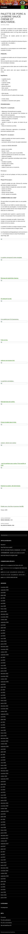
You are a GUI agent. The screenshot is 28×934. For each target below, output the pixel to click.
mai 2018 (3, 822)
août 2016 (3, 878)
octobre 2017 (4, 841)
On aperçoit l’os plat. (6, 298)
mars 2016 (3, 892)
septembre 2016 (5, 876)
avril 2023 (3, 662)
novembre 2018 (4, 805)
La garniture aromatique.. (7, 381)
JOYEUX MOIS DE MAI (11, 577)
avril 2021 (3, 727)
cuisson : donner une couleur (8, 442)
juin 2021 (3, 722)
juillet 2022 (3, 687)
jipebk (7, 24)
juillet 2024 (3, 627)
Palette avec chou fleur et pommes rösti (12, 506)
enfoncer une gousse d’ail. (8, 360)
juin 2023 (3, 657)
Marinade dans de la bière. (8, 401)
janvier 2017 (4, 865)
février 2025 (3, 608)
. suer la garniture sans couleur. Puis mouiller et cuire (13, 464)
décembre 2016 (4, 868)
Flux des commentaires (6, 922)
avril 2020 (3, 760)
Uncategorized (4, 907)
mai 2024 (3, 633)
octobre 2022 (4, 679)
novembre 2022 (4, 676)
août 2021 (3, 716)
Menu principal (26, 7)
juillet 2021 (3, 719)
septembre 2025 (5, 590)
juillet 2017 (3, 849)
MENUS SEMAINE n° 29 (6, 519)
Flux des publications (6, 920)
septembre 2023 (5, 654)
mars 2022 (3, 697)
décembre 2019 (4, 770)
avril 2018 (3, 824)
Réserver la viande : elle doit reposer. (10, 485)
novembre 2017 (4, 838)
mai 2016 (3, 886)
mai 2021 (3, 724)
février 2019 (3, 797)
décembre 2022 (4, 673)
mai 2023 (3, 660)
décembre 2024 (4, 614)
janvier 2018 (4, 832)
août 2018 (3, 814)
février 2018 (3, 830)
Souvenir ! (3, 544)
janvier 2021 (4, 735)
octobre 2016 (4, 873)
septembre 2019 (5, 778)
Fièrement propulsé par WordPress (8, 932)
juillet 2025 (3, 595)
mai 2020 (3, 757)
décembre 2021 (4, 706)
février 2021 (3, 733)
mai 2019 (3, 789)
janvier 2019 (4, 800)
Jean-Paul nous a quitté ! (7, 547)
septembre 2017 (5, 843)
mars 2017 (3, 859)
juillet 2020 (3, 751)
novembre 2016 (4, 870)
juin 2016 (3, 884)
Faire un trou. (4, 340)
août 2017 (3, 846)
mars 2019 (3, 795)
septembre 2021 (5, 714)
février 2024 (3, 641)
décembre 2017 (4, 835)
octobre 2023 (4, 652)
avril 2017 (3, 857)
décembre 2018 (4, 803)
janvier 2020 (4, 768)
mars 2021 (3, 730)
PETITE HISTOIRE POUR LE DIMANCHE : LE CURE (13, 550)
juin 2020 (3, 754)
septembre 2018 (5, 811)
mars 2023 (3, 665)
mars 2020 (3, 762)
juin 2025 (3, 598)
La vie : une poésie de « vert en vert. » (15, 572)
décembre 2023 (4, 646)
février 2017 (3, 862)
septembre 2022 (5, 681)
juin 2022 (3, 689)
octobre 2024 (4, 619)
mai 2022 (3, 692)
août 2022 (3, 684)
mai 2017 (3, 854)
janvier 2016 (4, 897)
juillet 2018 (3, 816)
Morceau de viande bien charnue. (9, 278)
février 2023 (3, 668)
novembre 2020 (4, 741)
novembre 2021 (4, 708)
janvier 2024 (4, 644)
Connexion (3, 917)
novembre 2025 (4, 587)
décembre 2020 (4, 738)
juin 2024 (3, 630)
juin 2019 (3, 787)
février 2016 (3, 895)
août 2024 (3, 625)
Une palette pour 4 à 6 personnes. (10, 319)
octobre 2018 (4, 808)
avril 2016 (3, 889)
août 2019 (3, 781)
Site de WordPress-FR (6, 925)
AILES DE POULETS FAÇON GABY (10, 555)
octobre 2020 (4, 743)
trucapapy (4, 7)
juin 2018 (3, 819)
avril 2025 (3, 603)
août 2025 (3, 592)
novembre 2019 (4, 773)
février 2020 (3, 765)
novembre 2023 (4, 649)
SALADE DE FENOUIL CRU (7, 524)
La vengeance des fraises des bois (14, 565)
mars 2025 (3, 606)
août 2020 (3, 749)
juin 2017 (3, 851)
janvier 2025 (4, 611)
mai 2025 (3, 600)
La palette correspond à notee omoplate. (11, 257)
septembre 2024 (5, 622)
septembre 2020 (5, 746)
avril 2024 (3, 635)
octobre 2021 (4, 711)
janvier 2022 (4, 703)
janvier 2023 (4, 671)
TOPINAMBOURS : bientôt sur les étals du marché (13, 552)
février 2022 (3, 700)
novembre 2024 (4, 617)
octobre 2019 (4, 776)
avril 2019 (3, 792)
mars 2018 (3, 827)
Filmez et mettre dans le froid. (8, 422)
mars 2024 (3, 638)
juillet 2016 (3, 881)
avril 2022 (3, 695)
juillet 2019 (3, 784)
